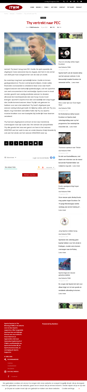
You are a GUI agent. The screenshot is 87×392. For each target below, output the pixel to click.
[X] (77, 1)
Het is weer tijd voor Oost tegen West (70, 104)
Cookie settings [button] (68, 388)
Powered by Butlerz (50, 324)
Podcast (79, 7)
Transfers (19, 14)
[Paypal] (74, 1)
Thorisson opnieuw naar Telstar (70, 147)
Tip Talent (70, 7)
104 (60, 27)
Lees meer (75, 82)
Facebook (14, 376)
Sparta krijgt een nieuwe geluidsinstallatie (67, 274)
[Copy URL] (40, 143)
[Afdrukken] (31, 143)
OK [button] (79, 388)
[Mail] (70, 1)
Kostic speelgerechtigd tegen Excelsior (69, 187)
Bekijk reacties (30, 175)
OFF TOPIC (54, 7)
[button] (64, 1)
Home (32, 7)
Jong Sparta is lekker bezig (68, 231)
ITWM (46, 7)
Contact (62, 7)
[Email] (26, 143)
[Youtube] (81, 1)
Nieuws (38, 7)
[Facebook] (67, 1)
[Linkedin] (21, 143)
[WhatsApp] (6, 143)
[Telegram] (36, 143)
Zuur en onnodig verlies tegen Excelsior (69, 63)
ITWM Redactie (34, 27)
